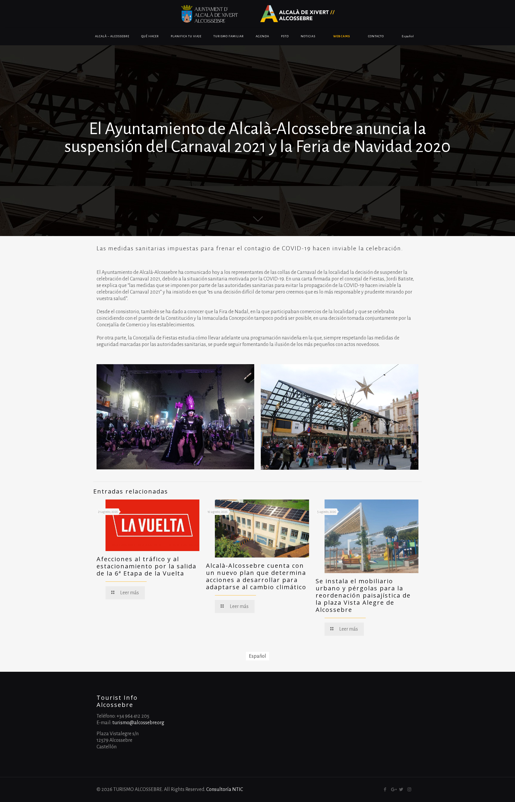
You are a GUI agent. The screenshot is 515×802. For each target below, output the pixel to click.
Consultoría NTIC (224, 789)
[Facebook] (385, 789)
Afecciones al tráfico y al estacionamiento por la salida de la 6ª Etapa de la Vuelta (146, 566)
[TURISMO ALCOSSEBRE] (257, 13)
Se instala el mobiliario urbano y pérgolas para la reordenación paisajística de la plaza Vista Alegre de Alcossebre (363, 595)
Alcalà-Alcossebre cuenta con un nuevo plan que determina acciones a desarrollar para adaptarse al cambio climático (256, 576)
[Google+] (393, 789)
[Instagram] (409, 789)
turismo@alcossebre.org (138, 722)
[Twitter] (401, 789)
